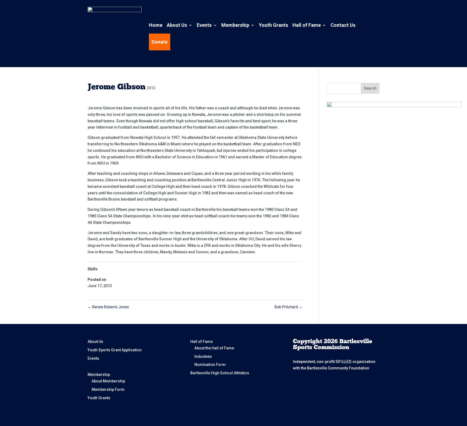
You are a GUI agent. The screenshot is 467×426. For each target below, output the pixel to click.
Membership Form (108, 389)
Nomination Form (210, 364)
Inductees (203, 356)
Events (204, 25)
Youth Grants (273, 25)
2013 (151, 88)
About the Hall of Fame (214, 348)
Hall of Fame (306, 25)
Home (155, 25)
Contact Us (343, 25)
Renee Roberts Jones (108, 307)
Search (370, 88)
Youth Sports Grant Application (115, 350)
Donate (160, 42)
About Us (177, 25)
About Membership (108, 381)
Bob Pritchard (288, 307)
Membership (235, 25)
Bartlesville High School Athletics (219, 373)
